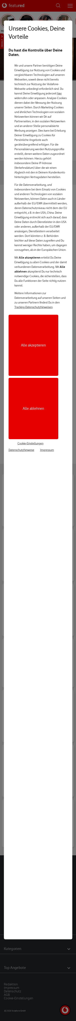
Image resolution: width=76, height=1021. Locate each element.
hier (59, 93)
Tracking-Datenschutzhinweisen (33, 307)
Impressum (47, 450)
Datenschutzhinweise (21, 450)
